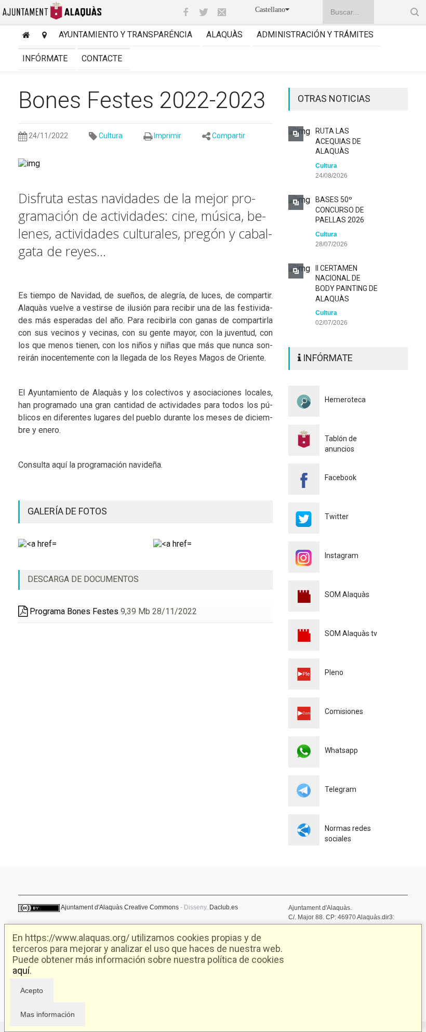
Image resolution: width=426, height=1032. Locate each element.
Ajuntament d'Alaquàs (92, 907)
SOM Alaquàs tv (351, 633)
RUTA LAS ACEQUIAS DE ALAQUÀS (338, 141)
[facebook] (185, 12)
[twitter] (203, 12)
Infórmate (45, 58)
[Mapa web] (42, 36)
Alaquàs (224, 34)
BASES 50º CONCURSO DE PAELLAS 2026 (339, 209)
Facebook (340, 477)
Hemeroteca (345, 399)
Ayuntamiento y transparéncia (125, 34)
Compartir (228, 135)
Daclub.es (223, 907)
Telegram (340, 789)
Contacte (102, 58)
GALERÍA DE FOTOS (67, 511)
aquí (21, 970)
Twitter (337, 516)
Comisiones (344, 711)
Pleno (334, 672)
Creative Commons (151, 907)
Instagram (341, 555)
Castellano (270, 10)
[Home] (24, 36)
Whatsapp (341, 750)
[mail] (222, 12)
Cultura (111, 135)
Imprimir (167, 135)
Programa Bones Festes (73, 611)
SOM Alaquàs (347, 594)
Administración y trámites (315, 34)
